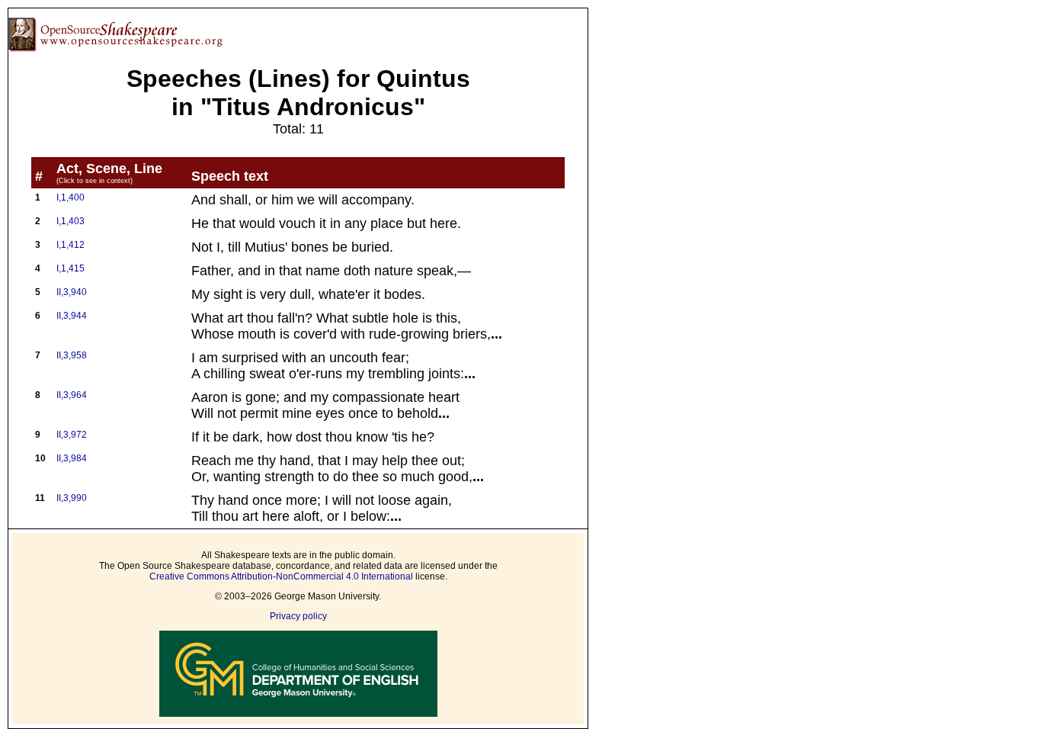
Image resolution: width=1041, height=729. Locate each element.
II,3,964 (71, 395)
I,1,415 (70, 268)
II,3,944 (71, 315)
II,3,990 (71, 498)
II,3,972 (71, 434)
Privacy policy (298, 616)
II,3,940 (71, 292)
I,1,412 (70, 244)
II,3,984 (71, 458)
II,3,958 (71, 355)
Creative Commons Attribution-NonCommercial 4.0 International (281, 576)
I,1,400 (70, 197)
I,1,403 (70, 221)
